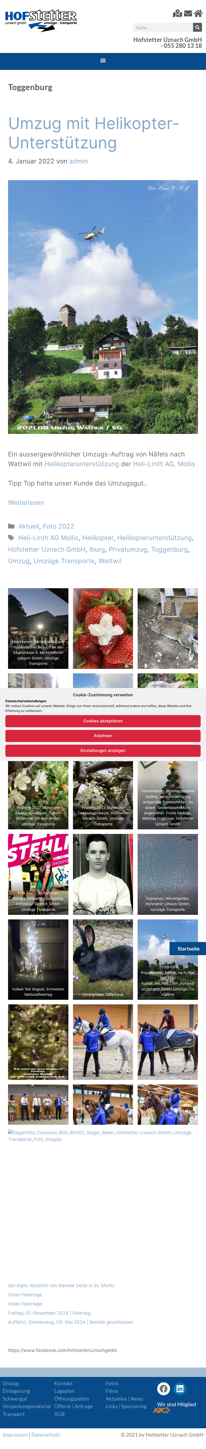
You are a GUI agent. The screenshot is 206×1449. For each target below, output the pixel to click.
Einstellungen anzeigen (103, 750)
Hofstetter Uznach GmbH (47, 549)
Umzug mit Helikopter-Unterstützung (93, 132)
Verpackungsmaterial (27, 1406)
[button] (103, 60)
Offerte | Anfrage (73, 1406)
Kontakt (63, 1383)
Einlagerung (16, 1391)
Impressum (15, 1435)
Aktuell (28, 526)
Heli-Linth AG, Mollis (164, 464)
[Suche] (197, 27)
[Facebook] (163, 1388)
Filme (112, 1391)
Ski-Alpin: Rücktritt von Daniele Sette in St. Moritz (61, 1285)
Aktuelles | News (124, 1399)
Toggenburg (169, 549)
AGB (59, 1414)
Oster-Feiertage (25, 1294)
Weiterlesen (26, 502)
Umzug (19, 561)
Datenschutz (45, 1435)
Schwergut (15, 1399)
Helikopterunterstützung (83, 464)
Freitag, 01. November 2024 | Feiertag (49, 1313)
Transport (14, 1414)
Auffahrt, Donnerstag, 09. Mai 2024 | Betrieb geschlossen (70, 1322)
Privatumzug (128, 549)
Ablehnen (103, 735)
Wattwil (110, 561)
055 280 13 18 (183, 45)
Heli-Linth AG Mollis (48, 538)
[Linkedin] (180, 1388)
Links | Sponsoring (126, 1406)
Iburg (97, 549)
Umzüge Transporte (64, 561)
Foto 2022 (58, 526)
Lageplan (64, 1391)
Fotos (112, 1383)
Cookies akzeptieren (103, 720)
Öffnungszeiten (71, 1399)
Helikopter (97, 538)
